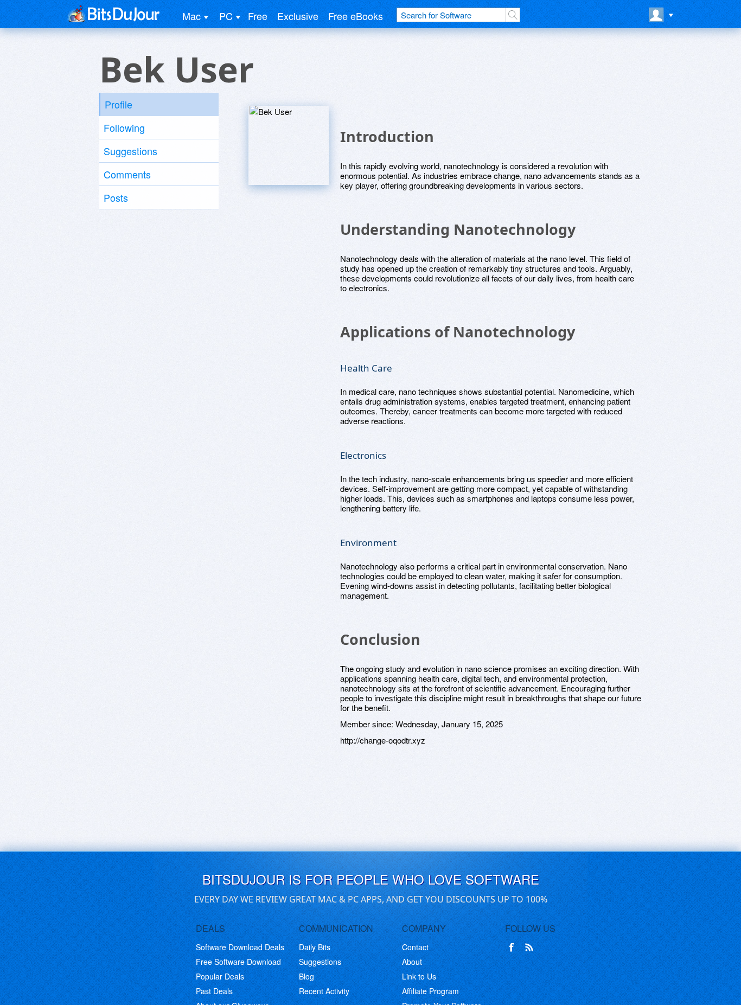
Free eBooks (355, 16)
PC (226, 16)
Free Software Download (238, 961)
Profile (118, 104)
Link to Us (419, 976)
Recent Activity (324, 990)
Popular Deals (220, 976)
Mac (191, 16)
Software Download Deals (240, 947)
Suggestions (130, 151)
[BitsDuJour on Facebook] (513, 947)
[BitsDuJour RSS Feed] (531, 947)
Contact (415, 947)
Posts (116, 197)
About (412, 961)
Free (257, 16)
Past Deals (214, 990)
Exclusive (297, 16)
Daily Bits (314, 947)
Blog (306, 976)
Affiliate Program (430, 990)
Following (124, 127)
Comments (127, 174)
